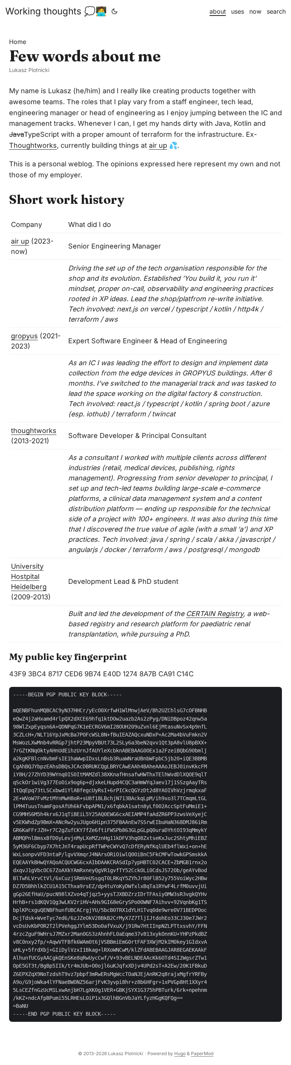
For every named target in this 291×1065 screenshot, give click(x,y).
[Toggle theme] (114, 11)
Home (17, 41)
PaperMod (202, 1053)
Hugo (180, 1053)
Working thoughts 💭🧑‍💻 (56, 11)
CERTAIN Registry (214, 614)
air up (158, 145)
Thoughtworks (33, 145)
